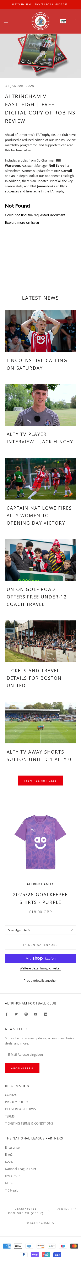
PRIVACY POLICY (16, 1102)
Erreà (8, 1154)
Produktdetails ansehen (40, 980)
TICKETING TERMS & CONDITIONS (29, 1123)
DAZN (9, 1162)
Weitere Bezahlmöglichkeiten (40, 968)
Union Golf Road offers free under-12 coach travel (37, 596)
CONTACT (12, 1095)
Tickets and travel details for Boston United (34, 678)
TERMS (10, 1116)
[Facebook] (6, 1014)
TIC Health (12, 1190)
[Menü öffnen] (6, 21)
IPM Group (12, 1176)
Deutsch (64, 1209)
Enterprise (12, 1147)
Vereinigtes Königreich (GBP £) (26, 1211)
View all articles (40, 780)
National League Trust (20, 1169)
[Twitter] (16, 1014)
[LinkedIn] (45, 1014)
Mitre (8, 1183)
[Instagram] (26, 1014)
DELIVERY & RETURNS (20, 1109)
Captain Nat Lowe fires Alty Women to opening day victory (39, 515)
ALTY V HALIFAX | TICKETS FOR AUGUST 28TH (40, 4)
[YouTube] (35, 1014)
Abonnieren (22, 1068)
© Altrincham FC (40, 1222)
